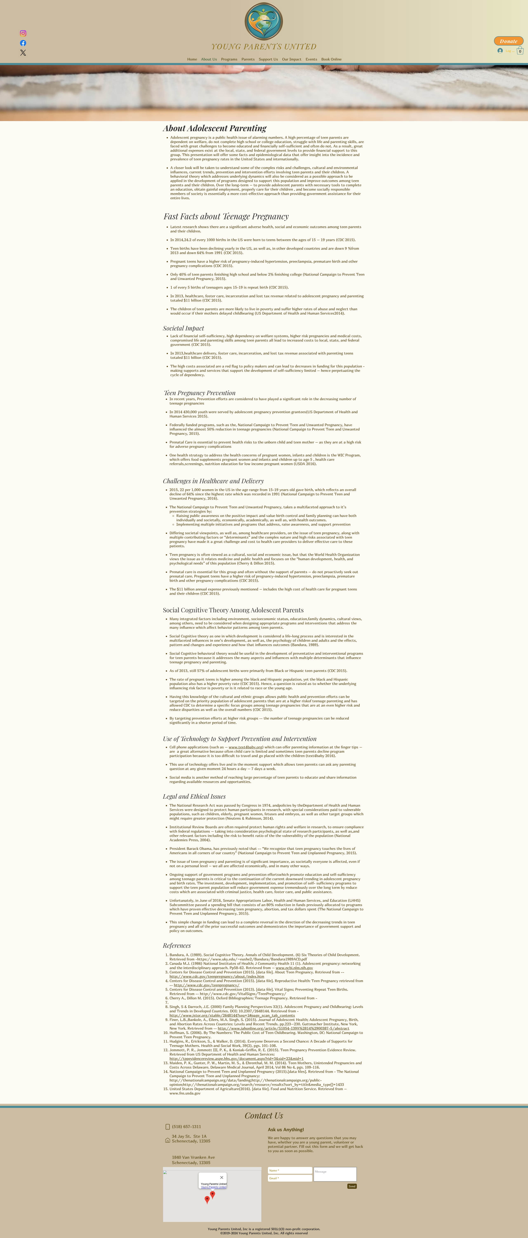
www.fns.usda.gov (185, 1093)
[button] (520, 50)
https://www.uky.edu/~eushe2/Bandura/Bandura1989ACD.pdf (252, 959)
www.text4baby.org (245, 747)
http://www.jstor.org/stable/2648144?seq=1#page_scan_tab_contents (232, 1015)
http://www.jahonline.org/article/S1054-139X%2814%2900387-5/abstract (283, 1028)
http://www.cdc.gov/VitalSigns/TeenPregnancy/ (243, 994)
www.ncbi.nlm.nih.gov (294, 968)
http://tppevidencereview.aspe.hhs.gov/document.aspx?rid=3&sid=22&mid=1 (237, 1058)
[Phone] (168, 1127)
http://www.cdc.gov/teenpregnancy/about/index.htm (217, 976)
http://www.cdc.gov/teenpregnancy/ (206, 985)
